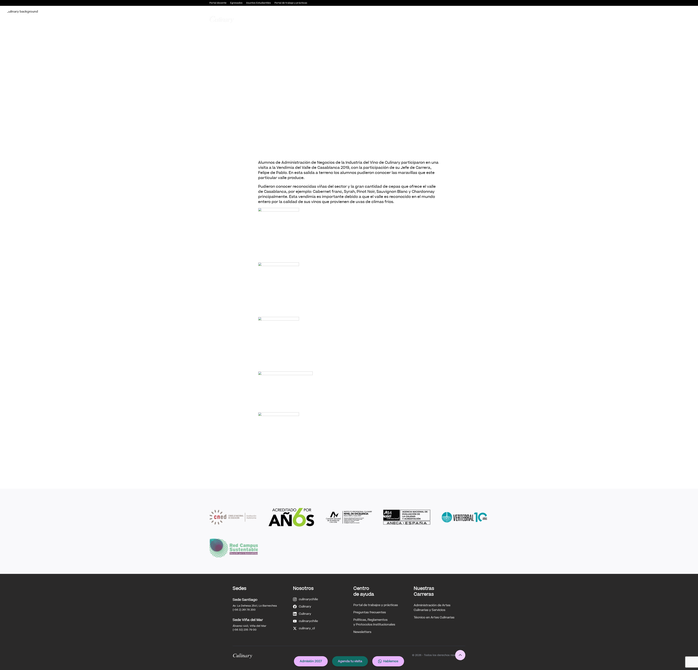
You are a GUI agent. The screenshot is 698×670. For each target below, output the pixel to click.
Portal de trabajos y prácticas (375, 605)
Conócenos (331, 19)
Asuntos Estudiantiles (258, 2)
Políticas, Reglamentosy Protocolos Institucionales (374, 622)
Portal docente (217, 2)
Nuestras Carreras (379, 19)
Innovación (446, 19)
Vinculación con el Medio (415, 19)
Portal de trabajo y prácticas (290, 2)
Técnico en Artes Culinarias (434, 617)
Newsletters (362, 632)
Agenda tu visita (350, 661)
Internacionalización (473, 19)
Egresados (236, 2)
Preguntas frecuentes (369, 612)
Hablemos (390, 661)
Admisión (353, 19)
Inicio (315, 19)
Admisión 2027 (311, 661)
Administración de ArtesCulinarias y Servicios (432, 607)
